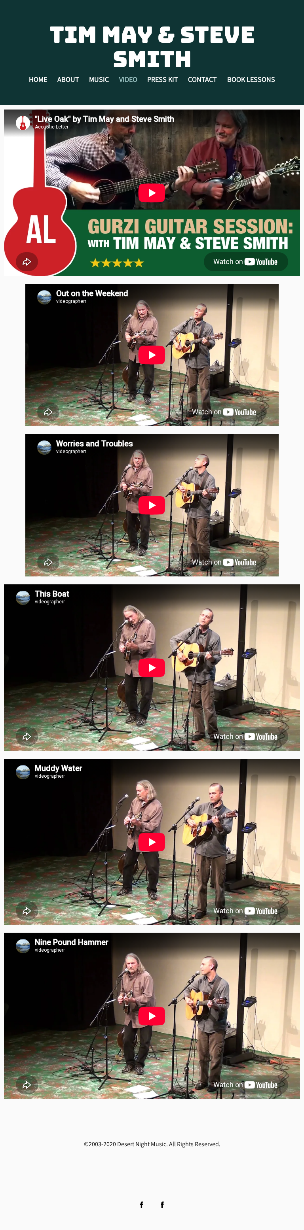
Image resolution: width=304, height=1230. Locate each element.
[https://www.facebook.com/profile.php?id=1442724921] (162, 1205)
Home (38, 79)
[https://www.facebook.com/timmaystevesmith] (142, 1205)
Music (99, 79)
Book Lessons (251, 79)
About (68, 79)
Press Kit (162, 79)
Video (128, 79)
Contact (202, 79)
